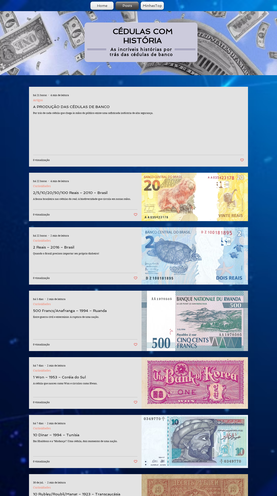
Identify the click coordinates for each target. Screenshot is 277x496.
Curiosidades (42, 186)
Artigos (38, 100)
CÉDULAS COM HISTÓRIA (143, 36)
